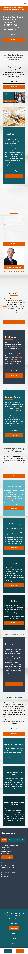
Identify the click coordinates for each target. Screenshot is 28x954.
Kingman (4, 839)
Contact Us (14, 943)
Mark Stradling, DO (14, 267)
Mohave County (9, 149)
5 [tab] (15, 271)
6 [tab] (17, 271)
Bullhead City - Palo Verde (13, 839)
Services (14, 936)
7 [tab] (20, 271)
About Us (14, 933)
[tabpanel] (14, 258)
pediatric (16, 357)
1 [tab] (6, 271)
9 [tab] (25, 271)
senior (20, 357)
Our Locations (14, 941)
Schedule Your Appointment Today (13, 9)
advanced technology (19, 462)
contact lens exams (12, 359)
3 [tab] (10, 271)
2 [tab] (8, 271)
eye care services (13, 300)
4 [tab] (13, 271)
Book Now (14, 39)
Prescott (23, 839)
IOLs (18, 421)
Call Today (14, 34)
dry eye (21, 609)
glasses (11, 662)
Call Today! (8, 951)
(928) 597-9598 (5, 853)
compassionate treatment (17, 720)
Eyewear (14, 938)
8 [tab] (22, 271)
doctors (6, 224)
